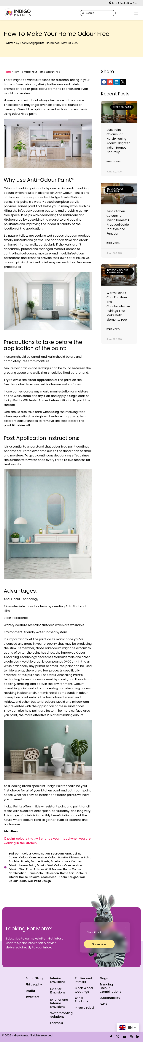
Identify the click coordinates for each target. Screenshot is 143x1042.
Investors (32, 997)
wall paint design (39, 881)
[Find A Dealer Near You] (110, 2)
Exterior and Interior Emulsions (59, 1003)
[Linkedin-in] (137, 1036)
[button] (136, 13)
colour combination (33, 857)
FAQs (103, 1004)
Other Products (81, 999)
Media (30, 991)
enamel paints (40, 861)
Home (7, 72)
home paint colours (73, 873)
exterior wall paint (21, 869)
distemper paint (80, 857)
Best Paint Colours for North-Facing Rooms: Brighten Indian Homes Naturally (118, 141)
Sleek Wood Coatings (84, 990)
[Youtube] (124, 1036)
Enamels (56, 1023)
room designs (68, 877)
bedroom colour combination (29, 853)
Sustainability (109, 998)
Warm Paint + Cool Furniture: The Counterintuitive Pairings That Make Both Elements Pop (118, 306)
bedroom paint (61, 853)
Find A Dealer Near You (124, 3)
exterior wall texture (48, 869)
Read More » (113, 161)
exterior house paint (22, 865)
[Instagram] (131, 1036)
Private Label (84, 1008)
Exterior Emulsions (57, 991)
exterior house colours (66, 861)
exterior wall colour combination (59, 865)
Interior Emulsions (57, 980)
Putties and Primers (83, 980)
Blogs (103, 978)
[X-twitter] (117, 1036)
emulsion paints (19, 861)
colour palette (58, 857)
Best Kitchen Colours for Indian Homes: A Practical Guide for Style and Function (118, 222)
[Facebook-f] (111, 1036)
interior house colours (24, 877)
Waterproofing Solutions (61, 1015)
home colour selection (43, 873)
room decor (49, 877)
